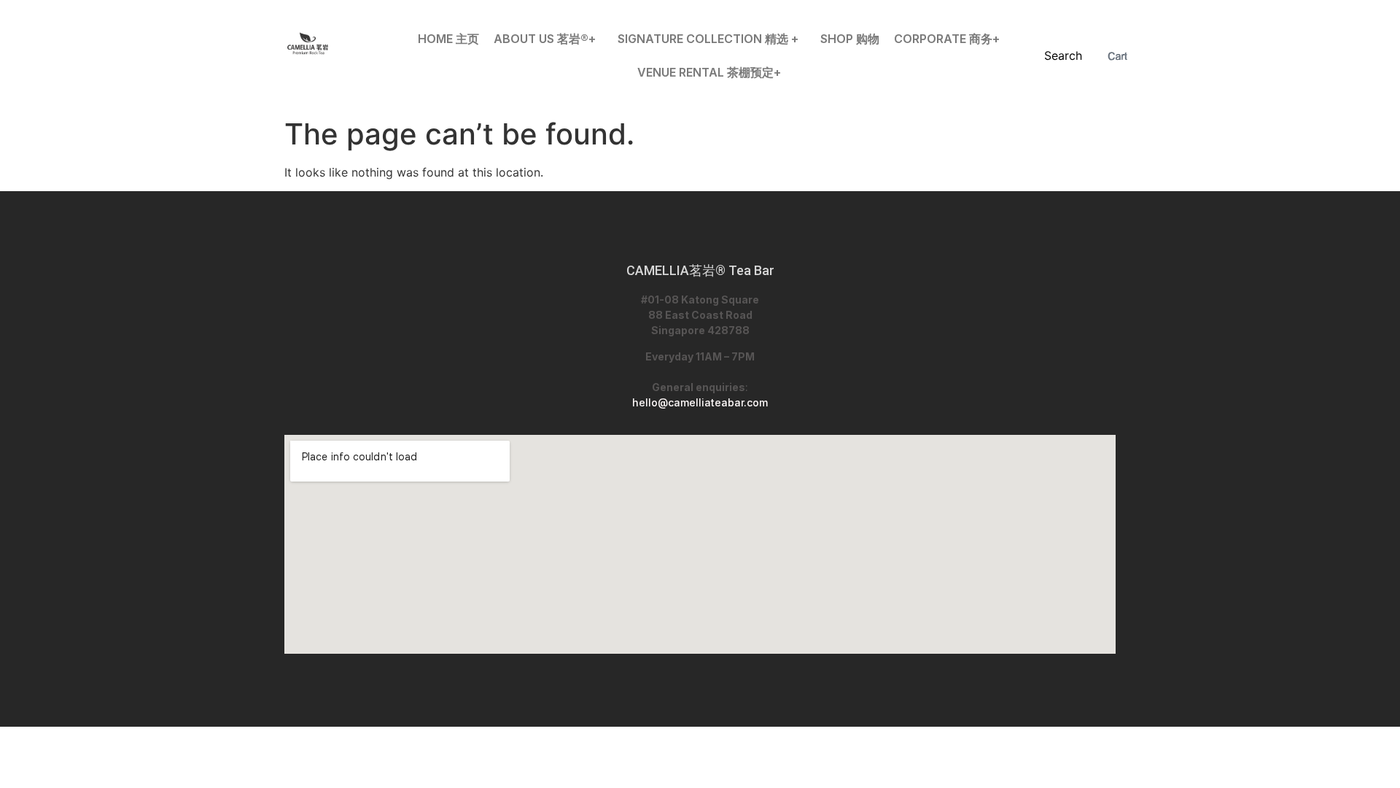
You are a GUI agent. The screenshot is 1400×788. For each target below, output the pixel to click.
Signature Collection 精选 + (708, 38)
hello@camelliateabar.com (700, 402)
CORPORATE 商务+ (947, 38)
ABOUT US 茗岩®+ (545, 38)
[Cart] (1117, 56)
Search (1063, 55)
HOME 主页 (448, 38)
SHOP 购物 (849, 38)
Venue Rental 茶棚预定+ (709, 72)
